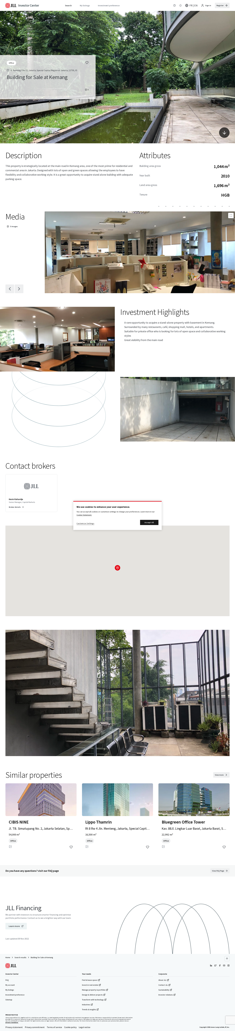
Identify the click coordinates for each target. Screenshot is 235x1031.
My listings (9, 990)
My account (10, 985)
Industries (86, 1004)
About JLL (162, 980)
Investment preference (14, 995)
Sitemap (8, 999)
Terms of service (54, 1027)
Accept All (149, 522)
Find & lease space (89, 980)
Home (7, 957)
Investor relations (165, 995)
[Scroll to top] (227, 958)
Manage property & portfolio (93, 990)
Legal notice (84, 1027)
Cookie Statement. (84, 515)
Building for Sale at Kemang (42, 957)
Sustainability (163, 990)
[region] (117, 515)
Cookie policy (70, 1027)
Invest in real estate (90, 985)
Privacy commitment (35, 1027)
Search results (20, 957)
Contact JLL (163, 985)
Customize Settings (85, 523)
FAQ (7, 980)
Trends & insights (89, 1009)
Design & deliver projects (92, 995)
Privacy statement (14, 1027)
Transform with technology (93, 999)
